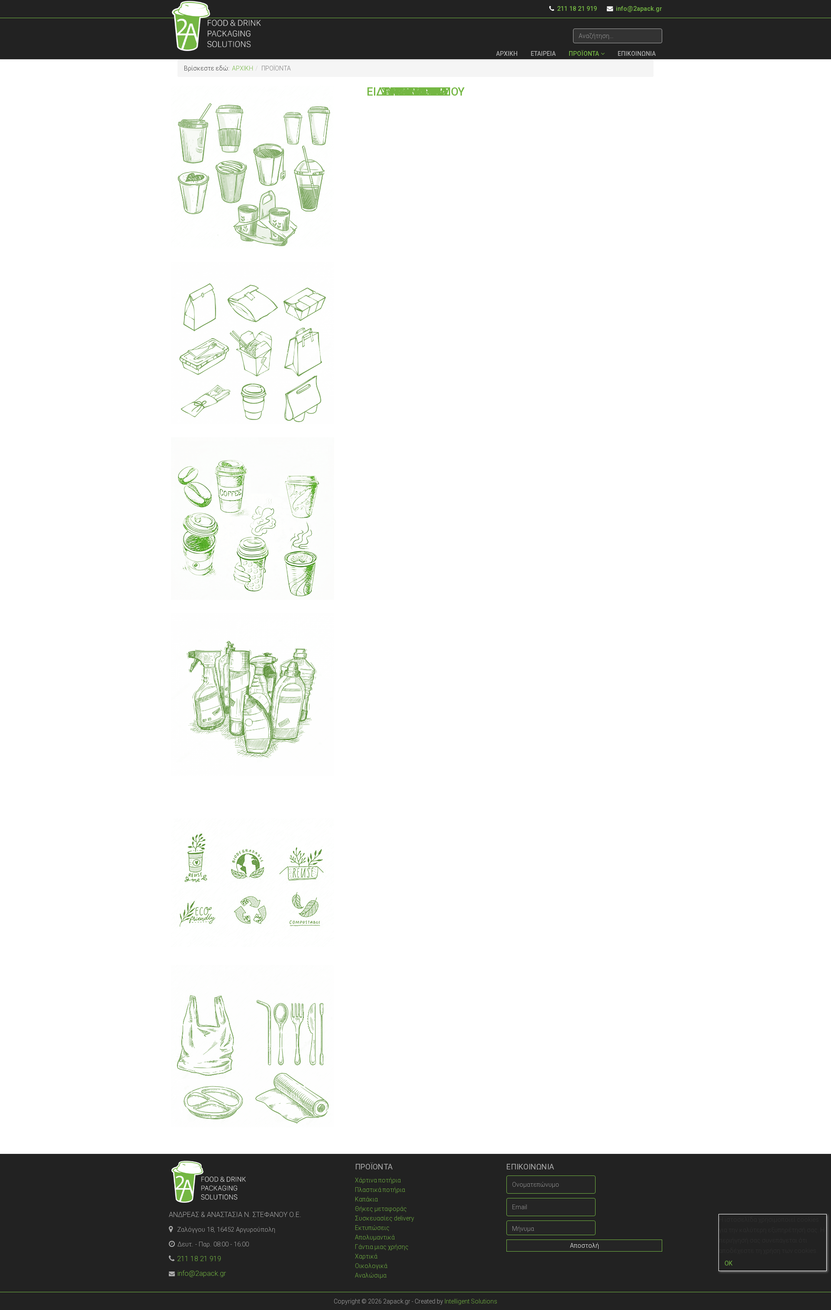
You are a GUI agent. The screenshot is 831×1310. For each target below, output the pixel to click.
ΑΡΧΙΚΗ (507, 53)
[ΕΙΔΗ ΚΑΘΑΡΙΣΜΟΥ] (252, 694)
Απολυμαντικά (375, 1237)
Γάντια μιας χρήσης (382, 1246)
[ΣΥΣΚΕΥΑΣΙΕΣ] (252, 343)
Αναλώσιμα (371, 1275)
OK (728, 1263)
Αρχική (242, 68)
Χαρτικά (366, 1256)
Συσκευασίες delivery (384, 1218)
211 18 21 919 (577, 9)
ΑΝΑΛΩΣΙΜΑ (415, 92)
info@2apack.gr (639, 9)
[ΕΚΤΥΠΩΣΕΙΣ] (252, 518)
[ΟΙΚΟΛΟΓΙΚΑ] (252, 870)
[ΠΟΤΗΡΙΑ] (252, 167)
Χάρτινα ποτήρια (378, 1180)
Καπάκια (366, 1199)
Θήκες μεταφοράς (381, 1208)
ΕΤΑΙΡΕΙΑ (543, 53)
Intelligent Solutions (470, 1301)
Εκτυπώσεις (372, 1227)
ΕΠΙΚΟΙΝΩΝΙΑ (637, 53)
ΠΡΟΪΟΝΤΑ (584, 53)
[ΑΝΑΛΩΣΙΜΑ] (252, 1046)
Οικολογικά (371, 1265)
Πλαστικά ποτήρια (380, 1189)
